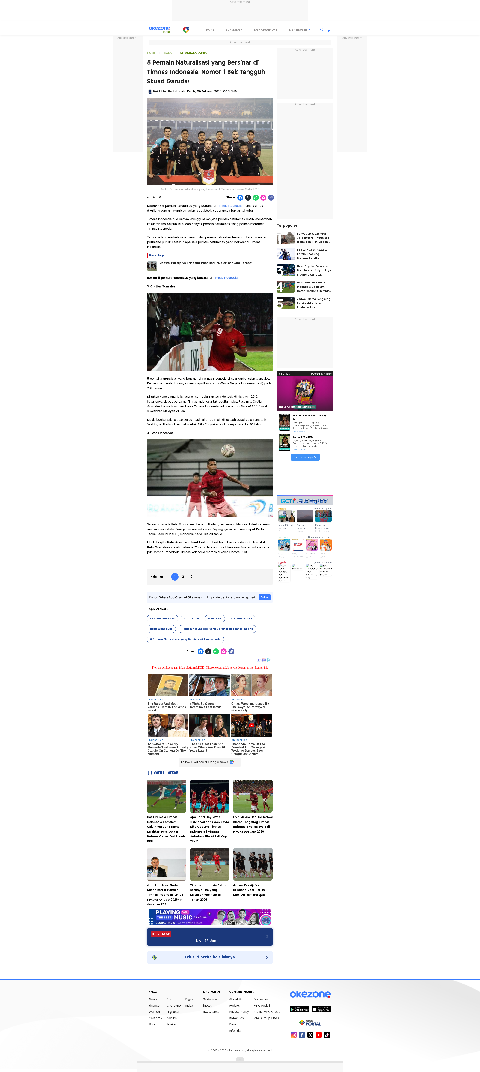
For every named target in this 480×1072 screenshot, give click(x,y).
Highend (172, 1012)
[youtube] (319, 1035)
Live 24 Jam (207, 941)
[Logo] (186, 30)
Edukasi (172, 1024)
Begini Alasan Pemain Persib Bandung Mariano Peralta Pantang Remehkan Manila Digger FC (312, 255)
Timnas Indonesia (229, 206)
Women (154, 1012)
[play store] (299, 1009)
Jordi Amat (191, 618)
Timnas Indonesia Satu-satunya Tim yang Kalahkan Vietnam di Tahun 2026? (208, 892)
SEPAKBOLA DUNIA (193, 53)
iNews (207, 1005)
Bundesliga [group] (234, 29)
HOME (151, 53)
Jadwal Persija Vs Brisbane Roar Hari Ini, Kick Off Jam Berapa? (206, 263)
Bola (152, 1024)
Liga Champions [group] (265, 29)
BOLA (168, 53)
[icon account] (150, 92)
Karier (233, 1024)
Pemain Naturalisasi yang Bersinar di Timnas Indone (217, 629)
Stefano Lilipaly (241, 618)
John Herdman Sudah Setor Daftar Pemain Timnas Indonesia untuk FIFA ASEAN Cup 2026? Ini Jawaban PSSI (165, 895)
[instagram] (294, 1035)
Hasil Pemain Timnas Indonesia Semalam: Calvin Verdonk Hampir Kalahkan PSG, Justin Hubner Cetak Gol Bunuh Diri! (166, 829)
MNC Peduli (262, 1005)
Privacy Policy (239, 1012)
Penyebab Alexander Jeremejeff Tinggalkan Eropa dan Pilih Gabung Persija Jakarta (313, 238)
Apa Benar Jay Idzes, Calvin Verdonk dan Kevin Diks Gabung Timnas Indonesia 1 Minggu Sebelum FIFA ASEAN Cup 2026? (209, 829)
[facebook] (302, 1035)
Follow (264, 597)
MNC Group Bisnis (266, 1018)
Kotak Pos (236, 1018)
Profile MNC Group (267, 1012)
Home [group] (210, 29)
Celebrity (155, 1018)
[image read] (152, 266)
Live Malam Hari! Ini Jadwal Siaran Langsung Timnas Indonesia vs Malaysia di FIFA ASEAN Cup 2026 (253, 824)
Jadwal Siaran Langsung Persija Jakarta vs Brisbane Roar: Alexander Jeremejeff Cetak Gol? (313, 304)
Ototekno (174, 1005)
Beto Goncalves (161, 629)
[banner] (210, 924)
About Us (235, 999)
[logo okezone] (310, 994)
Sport (171, 999)
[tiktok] (327, 1035)
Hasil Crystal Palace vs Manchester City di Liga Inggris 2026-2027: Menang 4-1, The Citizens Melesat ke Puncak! (314, 271)
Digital (189, 999)
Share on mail (263, 197)
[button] (309, 29)
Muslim (172, 1018)
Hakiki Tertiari (163, 91)
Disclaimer (261, 999)
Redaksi (234, 1005)
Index (189, 1005)
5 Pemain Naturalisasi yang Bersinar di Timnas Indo (185, 639)
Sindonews (211, 999)
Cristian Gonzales (162, 618)
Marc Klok (215, 618)
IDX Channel (211, 1012)
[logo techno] (159, 30)
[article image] (286, 238)
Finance (154, 1005)
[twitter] (310, 1035)
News (153, 999)
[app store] (321, 1009)
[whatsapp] (256, 197)
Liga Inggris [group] (298, 29)
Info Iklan (235, 1030)
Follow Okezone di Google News (204, 762)
